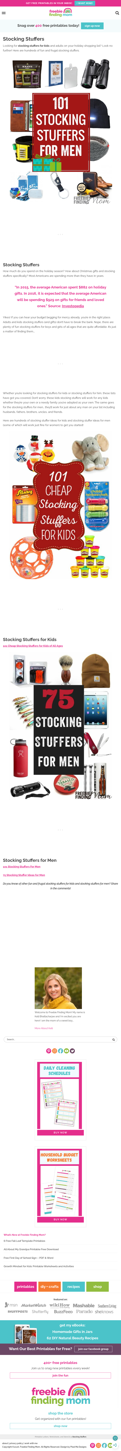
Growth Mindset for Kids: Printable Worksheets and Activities (39, 1266)
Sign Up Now (92, 25)
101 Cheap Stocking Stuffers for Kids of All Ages (33, 645)
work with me (30, 1443)
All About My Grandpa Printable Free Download (31, 1249)
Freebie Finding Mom (60, 12)
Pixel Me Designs (78, 1447)
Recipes (73, 1286)
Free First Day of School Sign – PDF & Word (28, 1257)
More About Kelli (44, 1028)
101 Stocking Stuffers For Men (21, 866)
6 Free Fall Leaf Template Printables (24, 1240)
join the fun (60, 1375)
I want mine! (85, 3)
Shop (97, 1286)
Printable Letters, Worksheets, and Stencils (53, 1437)
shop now (60, 1426)
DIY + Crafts (50, 1286)
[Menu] (4, 13)
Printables (25, 1286)
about (5, 1443)
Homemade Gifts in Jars (72, 1332)
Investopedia (73, 306)
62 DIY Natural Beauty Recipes (72, 1338)
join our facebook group (93, 1349)
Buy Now (60, 1132)
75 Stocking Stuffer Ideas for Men (24, 875)
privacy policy (16, 1443)
